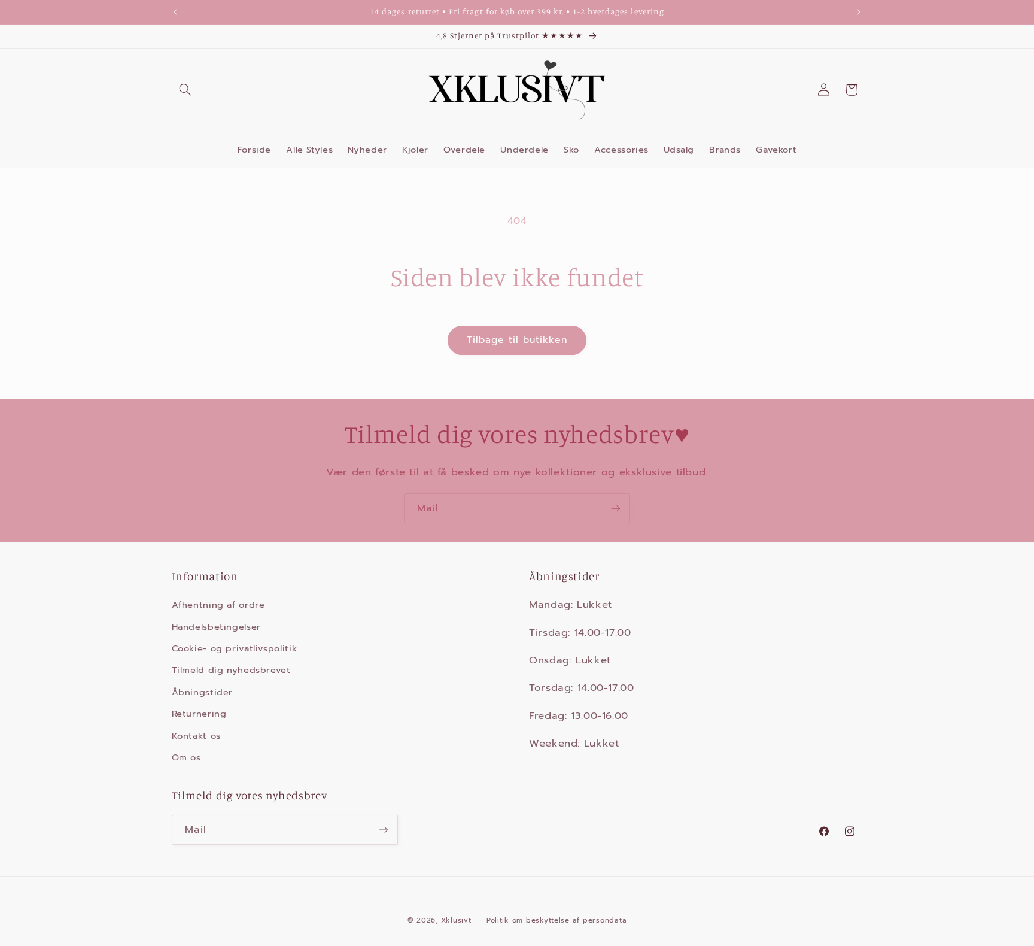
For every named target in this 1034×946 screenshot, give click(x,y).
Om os (186, 757)
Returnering (199, 713)
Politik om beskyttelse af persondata (556, 920)
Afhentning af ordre (218, 604)
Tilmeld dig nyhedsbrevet (231, 670)
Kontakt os (196, 735)
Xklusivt (456, 920)
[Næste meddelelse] (859, 12)
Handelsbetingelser (216, 626)
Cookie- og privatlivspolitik (234, 648)
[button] (185, 90)
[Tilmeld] (615, 508)
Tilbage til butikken (517, 340)
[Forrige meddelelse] (175, 12)
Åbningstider (202, 692)
